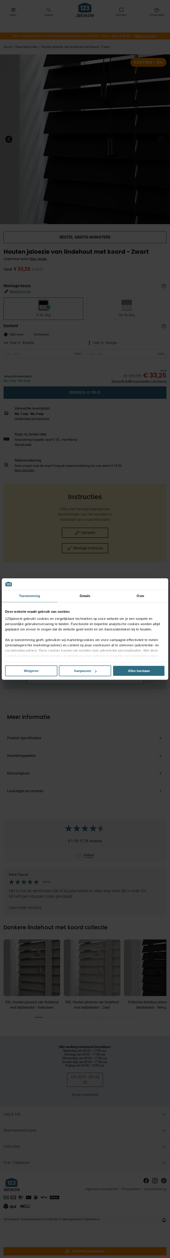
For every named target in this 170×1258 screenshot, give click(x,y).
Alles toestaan (139, 671)
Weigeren (31, 671)
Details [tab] (85, 596)
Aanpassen (82, 671)
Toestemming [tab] (29, 596)
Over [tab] (140, 596)
